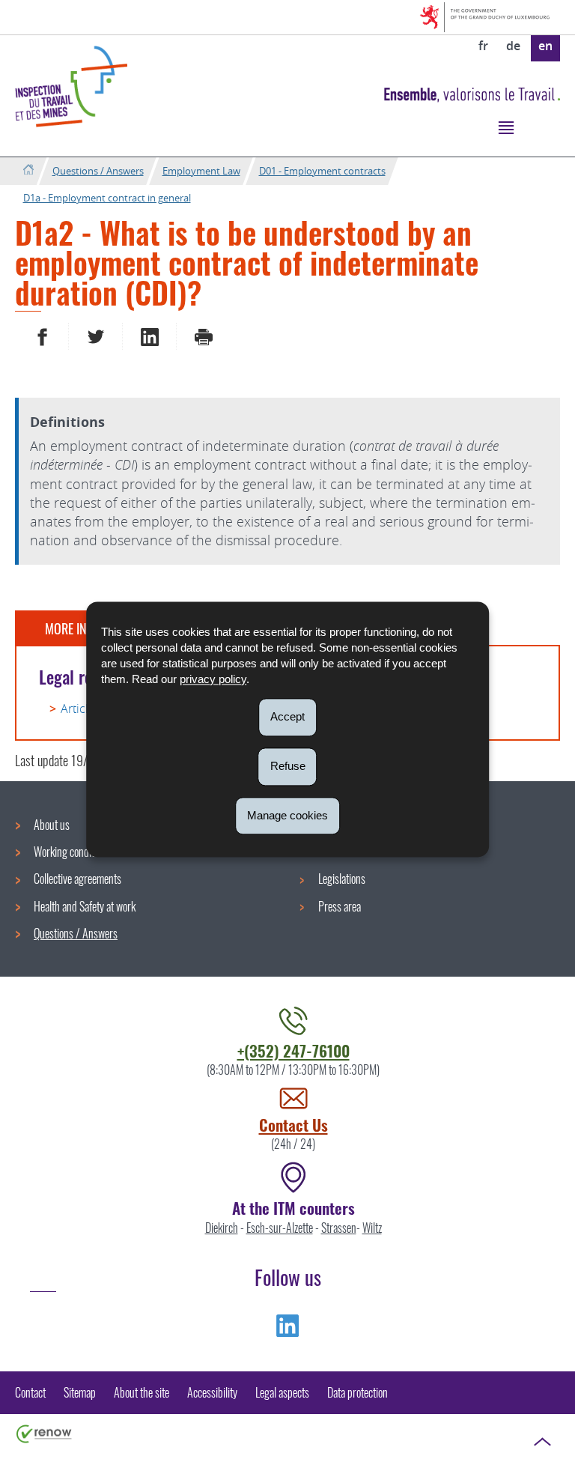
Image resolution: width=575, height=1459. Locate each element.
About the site (141, 1392)
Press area (339, 906)
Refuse (287, 765)
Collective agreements (77, 879)
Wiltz (372, 1228)
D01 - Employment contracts (322, 171)
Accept (287, 716)
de (513, 45)
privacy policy (213, 679)
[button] (506, 127)
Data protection (357, 1392)
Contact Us (293, 1124)
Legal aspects (282, 1392)
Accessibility (212, 1392)
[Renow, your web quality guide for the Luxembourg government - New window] (44, 1433)
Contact (30, 1392)
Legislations (341, 879)
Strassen (338, 1228)
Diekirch (221, 1228)
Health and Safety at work (85, 906)
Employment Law (201, 171)
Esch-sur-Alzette (279, 1228)
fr (483, 45)
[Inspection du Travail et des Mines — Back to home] (71, 86)
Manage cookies (287, 815)
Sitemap (80, 1392)
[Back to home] (28, 170)
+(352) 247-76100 (293, 1050)
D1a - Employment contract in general (107, 197)
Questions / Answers (98, 171)
